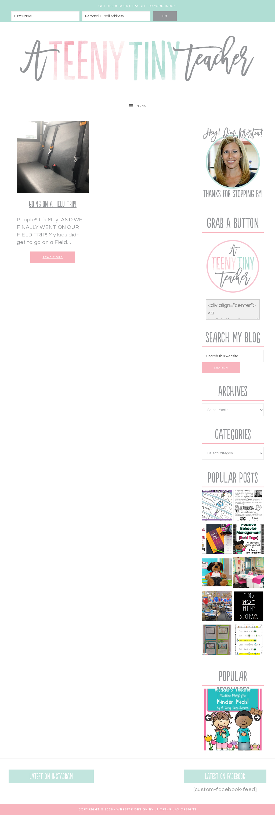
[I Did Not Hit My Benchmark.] (248, 607)
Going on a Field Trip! (53, 204)
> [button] (257, 718)
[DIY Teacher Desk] (248, 573)
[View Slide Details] (233, 719)
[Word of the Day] (217, 506)
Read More (52, 257)
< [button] (209, 718)
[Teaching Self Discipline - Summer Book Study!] (217, 540)
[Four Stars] (217, 641)
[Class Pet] (217, 573)
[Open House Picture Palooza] (217, 607)
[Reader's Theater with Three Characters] (248, 641)
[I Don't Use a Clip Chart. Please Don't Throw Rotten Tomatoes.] (248, 540)
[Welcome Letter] (248, 506)
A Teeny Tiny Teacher (137, 60)
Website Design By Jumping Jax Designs (157, 809)
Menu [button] (141, 106)
